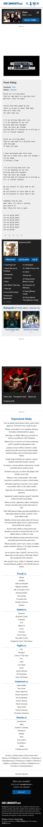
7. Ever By (7, 288)
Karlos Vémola (21, 671)
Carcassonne (21, 721)
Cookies (10, 819)
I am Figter (21, 665)
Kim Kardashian (21, 698)
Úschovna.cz (20, 761)
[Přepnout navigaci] (30, 3)
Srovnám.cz (14, 766)
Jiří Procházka (22, 674)
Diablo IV (21, 626)
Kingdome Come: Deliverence (21, 641)
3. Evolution (8, 274)
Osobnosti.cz (21, 681)
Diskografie (9, 307)
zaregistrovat (25, 784)
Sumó (21, 668)
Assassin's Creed (21, 616)
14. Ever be (27, 275)
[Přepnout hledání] (27, 3)
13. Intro (26, 272)
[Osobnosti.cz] (13, 3)
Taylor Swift (21, 707)
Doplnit (21, 792)
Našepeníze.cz (33, 763)
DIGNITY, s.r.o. (6, 823)
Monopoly (21, 730)
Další (34, 259)
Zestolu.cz (21, 717)
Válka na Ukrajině (21, 583)
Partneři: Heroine (21, 774)
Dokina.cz (15, 763)
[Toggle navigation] (37, 3)
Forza (21, 629)
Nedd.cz (30, 761)
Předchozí (10, 259)
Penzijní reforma (21, 602)
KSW (21, 662)
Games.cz (21, 609)
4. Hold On (8, 278)
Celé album (24, 259)
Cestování (33, 755)
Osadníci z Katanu (21, 727)
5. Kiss (6, 281)
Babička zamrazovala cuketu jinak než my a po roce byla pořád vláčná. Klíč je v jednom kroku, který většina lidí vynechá (22, 522)
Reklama (4, 819)
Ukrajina (21, 580)
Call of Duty (21, 635)
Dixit (21, 737)
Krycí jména (21, 740)
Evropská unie (21, 599)
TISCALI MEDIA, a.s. (22, 821)
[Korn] (12, 16)
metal (30, 15)
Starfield (21, 619)
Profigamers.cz (15, 758)
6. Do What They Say (12, 285)
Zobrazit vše (35, 308)
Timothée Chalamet (21, 713)
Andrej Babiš (21, 685)
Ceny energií (21, 596)
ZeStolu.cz (26, 758)
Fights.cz (21, 645)
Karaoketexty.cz (9, 761)
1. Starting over (10, 265)
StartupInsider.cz (26, 766)
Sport (21, 755)
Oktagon (21, 652)
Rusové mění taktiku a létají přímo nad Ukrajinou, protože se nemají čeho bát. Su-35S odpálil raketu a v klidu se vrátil (21, 531)
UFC (21, 649)
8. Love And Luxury (11, 292)
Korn (24, 12)
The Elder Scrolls (21, 638)
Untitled (13, 90)
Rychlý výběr (30, 20)
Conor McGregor (21, 677)
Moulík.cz (37, 761)
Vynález (21, 605)
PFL (21, 658)
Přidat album (22, 308)
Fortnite (21, 632)
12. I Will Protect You (31, 268)
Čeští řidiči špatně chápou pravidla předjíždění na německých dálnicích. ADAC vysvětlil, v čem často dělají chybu (21, 513)
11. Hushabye (28, 265)
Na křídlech (21, 743)
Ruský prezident (21, 593)
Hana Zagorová (21, 691)
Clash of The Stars (21, 655)
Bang (21, 724)
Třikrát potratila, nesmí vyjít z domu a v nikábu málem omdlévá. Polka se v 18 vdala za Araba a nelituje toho (21, 546)
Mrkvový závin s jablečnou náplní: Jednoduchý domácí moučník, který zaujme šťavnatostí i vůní (21, 505)
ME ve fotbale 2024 (21, 590)
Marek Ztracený (21, 704)
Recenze (21, 613)
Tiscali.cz (21, 573)
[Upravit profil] (37, 12)
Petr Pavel (21, 688)
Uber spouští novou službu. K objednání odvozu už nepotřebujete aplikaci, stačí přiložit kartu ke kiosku (21, 564)
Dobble (21, 734)
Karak (21, 746)
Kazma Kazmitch (21, 694)
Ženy (26, 755)
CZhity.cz (23, 763)
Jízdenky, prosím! (21, 749)
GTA (21, 622)
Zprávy (15, 755)
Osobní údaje (18, 819)
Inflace (21, 577)
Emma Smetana (21, 710)
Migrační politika (21, 586)
